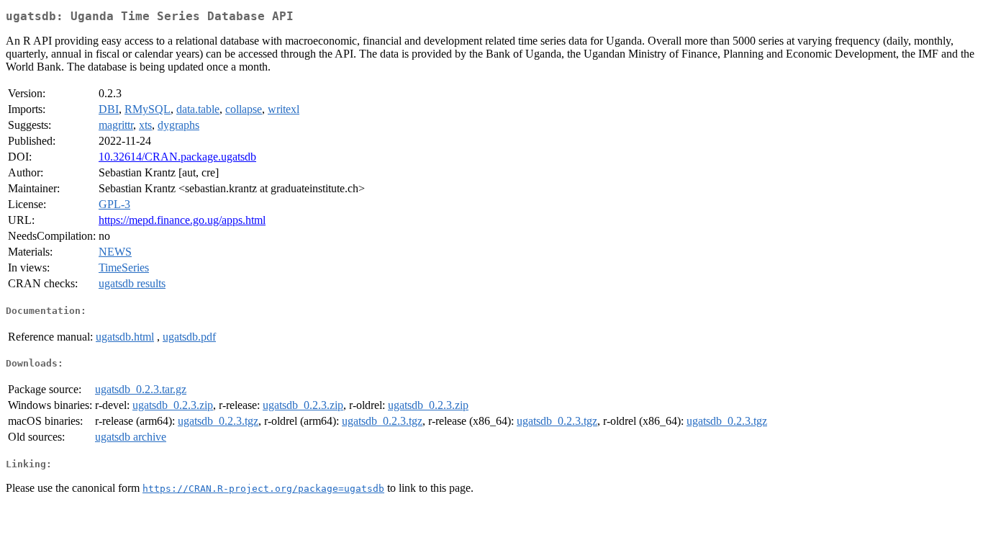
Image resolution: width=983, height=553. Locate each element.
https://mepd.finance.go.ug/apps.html (182, 220)
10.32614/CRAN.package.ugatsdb (177, 156)
